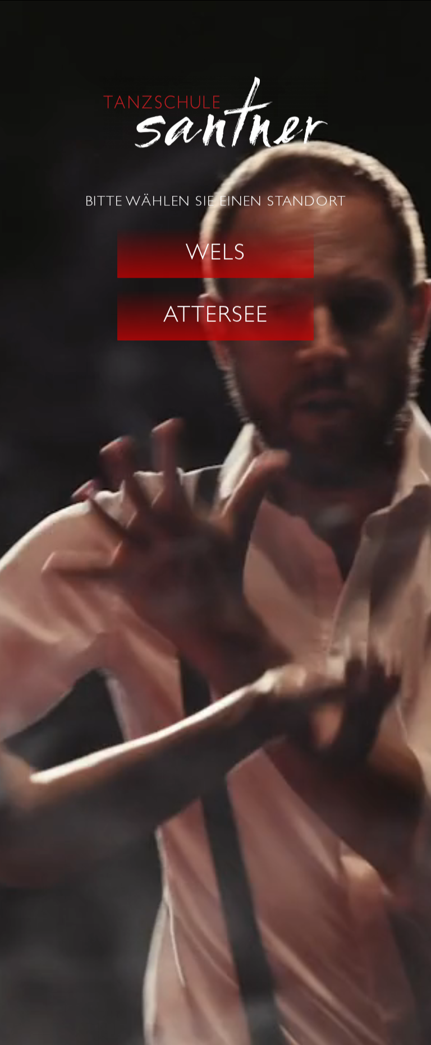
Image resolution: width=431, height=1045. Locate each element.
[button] (215, 252)
